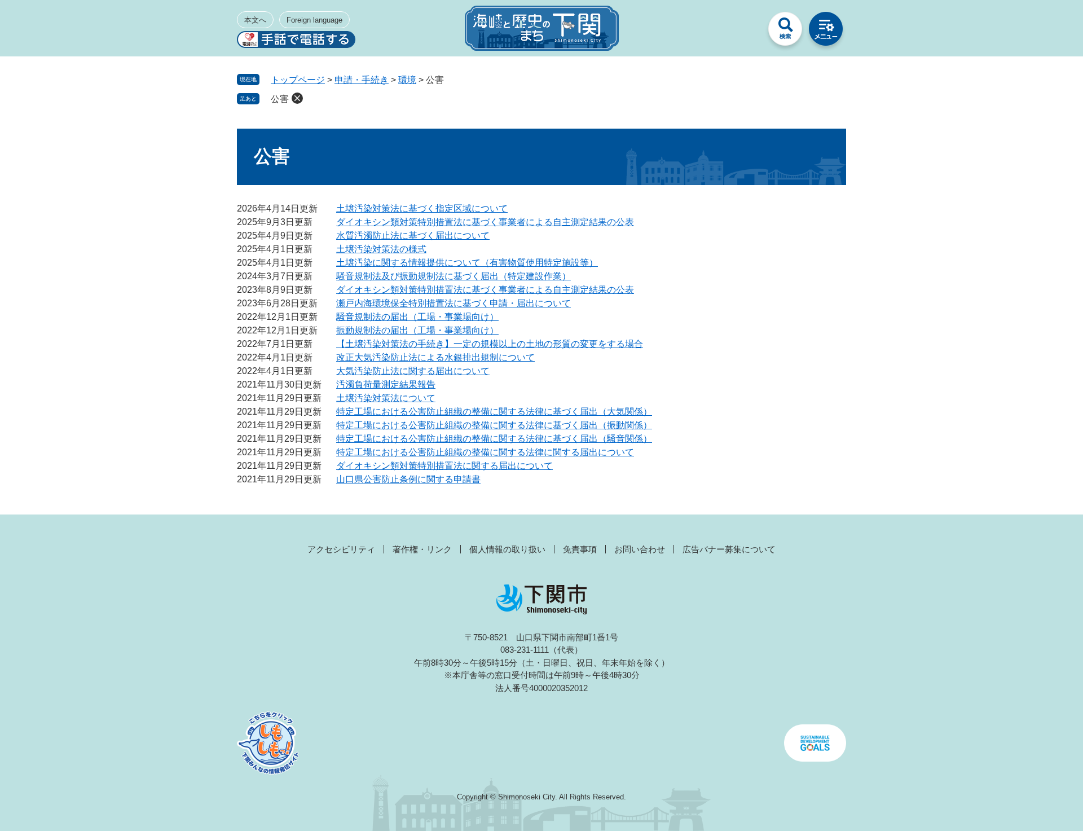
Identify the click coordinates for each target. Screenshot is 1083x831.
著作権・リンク (422, 549)
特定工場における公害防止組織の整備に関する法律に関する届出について (485, 452)
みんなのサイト (744, 31)
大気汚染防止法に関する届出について (413, 371)
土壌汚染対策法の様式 (381, 249)
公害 (280, 99)
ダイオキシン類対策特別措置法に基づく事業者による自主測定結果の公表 (485, 222)
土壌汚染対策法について (385, 398)
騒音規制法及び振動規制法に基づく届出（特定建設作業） (453, 276)
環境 (407, 80)
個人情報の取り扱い (507, 549)
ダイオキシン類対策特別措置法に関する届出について (444, 466)
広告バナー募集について (729, 549)
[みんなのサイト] (744, 31)
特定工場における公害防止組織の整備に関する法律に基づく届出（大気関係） (494, 411)
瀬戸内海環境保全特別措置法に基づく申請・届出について (453, 303)
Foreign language (314, 20)
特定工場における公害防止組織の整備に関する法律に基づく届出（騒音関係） (494, 438)
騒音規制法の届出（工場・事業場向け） (417, 317)
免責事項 (580, 549)
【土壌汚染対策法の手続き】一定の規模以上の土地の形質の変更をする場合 (489, 344)
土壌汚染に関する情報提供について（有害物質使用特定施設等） (467, 262)
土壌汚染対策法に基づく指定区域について (422, 208)
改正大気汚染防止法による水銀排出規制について (435, 357)
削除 (297, 98)
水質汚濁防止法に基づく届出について (413, 235)
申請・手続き (361, 80)
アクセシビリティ (341, 549)
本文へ (255, 20)
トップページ (298, 80)
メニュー (825, 31)
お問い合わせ (639, 549)
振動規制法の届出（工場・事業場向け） (417, 330)
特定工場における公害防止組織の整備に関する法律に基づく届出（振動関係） (494, 425)
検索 (785, 31)
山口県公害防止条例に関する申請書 (408, 479)
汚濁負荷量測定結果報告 (385, 384)
